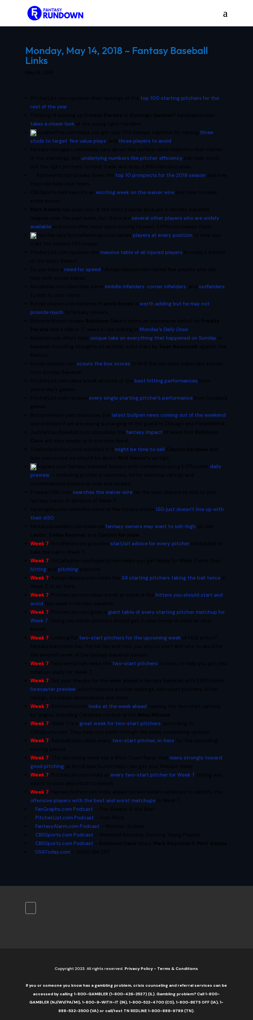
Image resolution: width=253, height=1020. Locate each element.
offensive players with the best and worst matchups (92, 800)
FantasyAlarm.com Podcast (67, 826)
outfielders (212, 286)
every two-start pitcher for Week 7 (152, 775)
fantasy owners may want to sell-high (151, 526)
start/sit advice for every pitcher (149, 543)
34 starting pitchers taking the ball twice (171, 578)
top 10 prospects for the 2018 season (160, 175)
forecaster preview (53, 689)
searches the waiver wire (102, 492)
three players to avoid (145, 141)
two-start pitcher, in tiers (143, 740)
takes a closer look (52, 124)
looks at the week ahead (118, 706)
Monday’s (164, 329)
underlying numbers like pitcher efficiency (132, 158)
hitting (38, 569)
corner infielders (166, 286)
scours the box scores (103, 363)
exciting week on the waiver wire (135, 192)
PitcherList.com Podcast (64, 817)
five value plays (88, 141)
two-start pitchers (135, 663)
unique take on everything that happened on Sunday (153, 338)
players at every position (162, 235)
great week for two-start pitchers (120, 723)
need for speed (82, 269)
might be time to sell (140, 449)
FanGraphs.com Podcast (64, 809)
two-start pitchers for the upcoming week (130, 638)
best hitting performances (166, 381)
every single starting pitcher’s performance (141, 398)
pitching (68, 569)
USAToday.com (52, 852)
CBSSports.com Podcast (64, 835)
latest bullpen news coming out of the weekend (169, 415)
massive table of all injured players (141, 252)
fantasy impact (144, 432)
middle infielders (125, 286)
